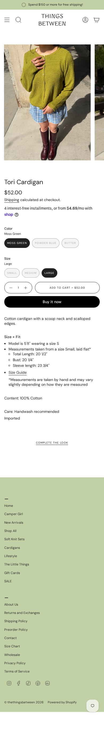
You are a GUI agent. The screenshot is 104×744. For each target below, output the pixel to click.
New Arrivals (13, 522)
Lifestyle (10, 556)
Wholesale (12, 655)
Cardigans (12, 548)
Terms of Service (17, 671)
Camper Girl (13, 514)
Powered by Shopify (62, 702)
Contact (10, 638)
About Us (11, 604)
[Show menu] (7, 20)
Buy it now (52, 301)
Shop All (10, 531)
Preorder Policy (16, 630)
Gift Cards (12, 573)
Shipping (11, 199)
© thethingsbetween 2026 (23, 702)
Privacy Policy (15, 663)
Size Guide (18, 372)
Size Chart (12, 646)
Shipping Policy (15, 621)
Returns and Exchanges (22, 613)
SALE (8, 581)
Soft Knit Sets (14, 539)
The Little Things (16, 564)
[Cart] (96, 20)
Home (8, 506)
